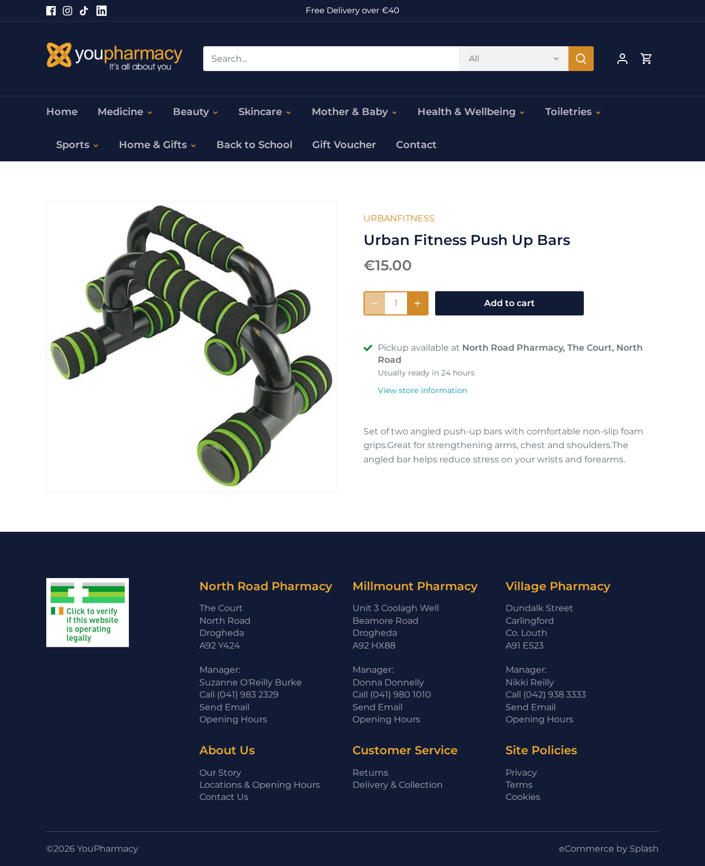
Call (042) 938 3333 (546, 694)
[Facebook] (51, 10)
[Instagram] (67, 10)
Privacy (521, 772)
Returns (370, 772)
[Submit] (581, 58)
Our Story (220, 772)
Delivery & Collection (397, 785)
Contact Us (223, 797)
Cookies (523, 797)
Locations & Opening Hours (259, 785)
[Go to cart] (646, 58)
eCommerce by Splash (609, 848)
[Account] (622, 58)
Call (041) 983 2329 (239, 694)
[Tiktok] (84, 10)
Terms (519, 785)
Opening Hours (233, 719)
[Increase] (417, 303)
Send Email (224, 707)
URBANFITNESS (399, 218)
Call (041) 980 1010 (391, 694)
